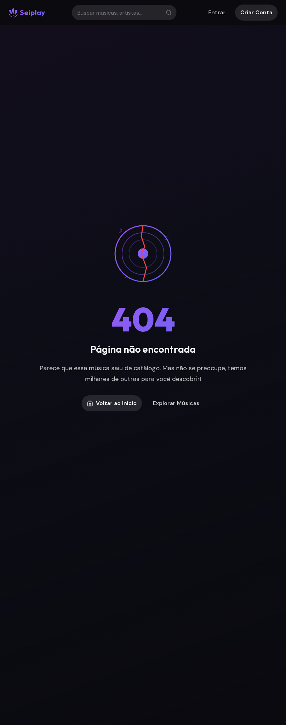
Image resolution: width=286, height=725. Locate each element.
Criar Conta (256, 12)
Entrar (217, 12)
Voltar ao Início (116, 403)
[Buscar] (169, 12)
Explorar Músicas (176, 403)
